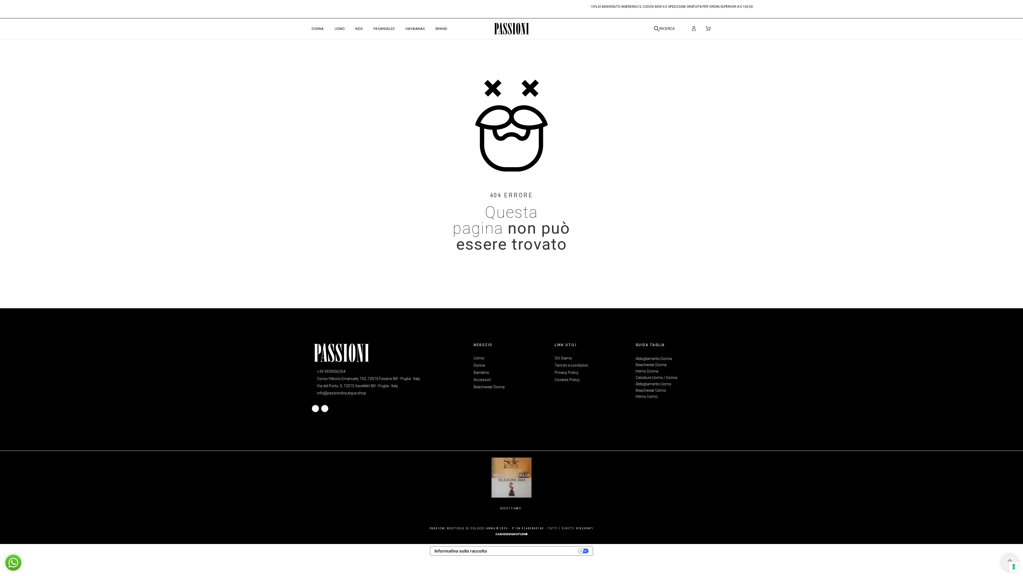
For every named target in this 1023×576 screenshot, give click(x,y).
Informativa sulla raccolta (461, 551)
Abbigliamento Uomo (653, 384)
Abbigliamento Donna (654, 359)
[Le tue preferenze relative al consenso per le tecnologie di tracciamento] (1014, 567)
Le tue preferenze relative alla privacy (535, 551)
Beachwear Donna (651, 365)
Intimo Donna (647, 371)
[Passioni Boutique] (511, 28)
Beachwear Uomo (651, 390)
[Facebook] (315, 408)
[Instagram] (324, 408)
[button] (13, 563)
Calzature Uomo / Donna (656, 377)
